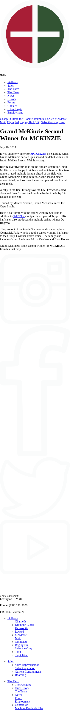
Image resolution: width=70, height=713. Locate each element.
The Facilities (23, 684)
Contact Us (21, 704)
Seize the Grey (49, 122)
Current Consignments (28, 671)
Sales (10, 85)
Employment (15, 112)
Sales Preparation (25, 668)
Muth (3, 122)
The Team (13, 92)
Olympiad (13, 122)
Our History (22, 688)
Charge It (5, 118)
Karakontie (37, 118)
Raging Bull (22, 645)
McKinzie (61, 118)
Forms (11, 102)
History (11, 99)
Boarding (20, 675)
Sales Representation (27, 664)
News (10, 95)
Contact (12, 105)
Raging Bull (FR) (30, 122)
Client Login (14, 109)
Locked (49, 118)
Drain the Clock (21, 118)
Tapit (62, 122)
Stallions (12, 82)
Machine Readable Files (29, 708)
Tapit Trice (21, 655)
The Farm (13, 89)
